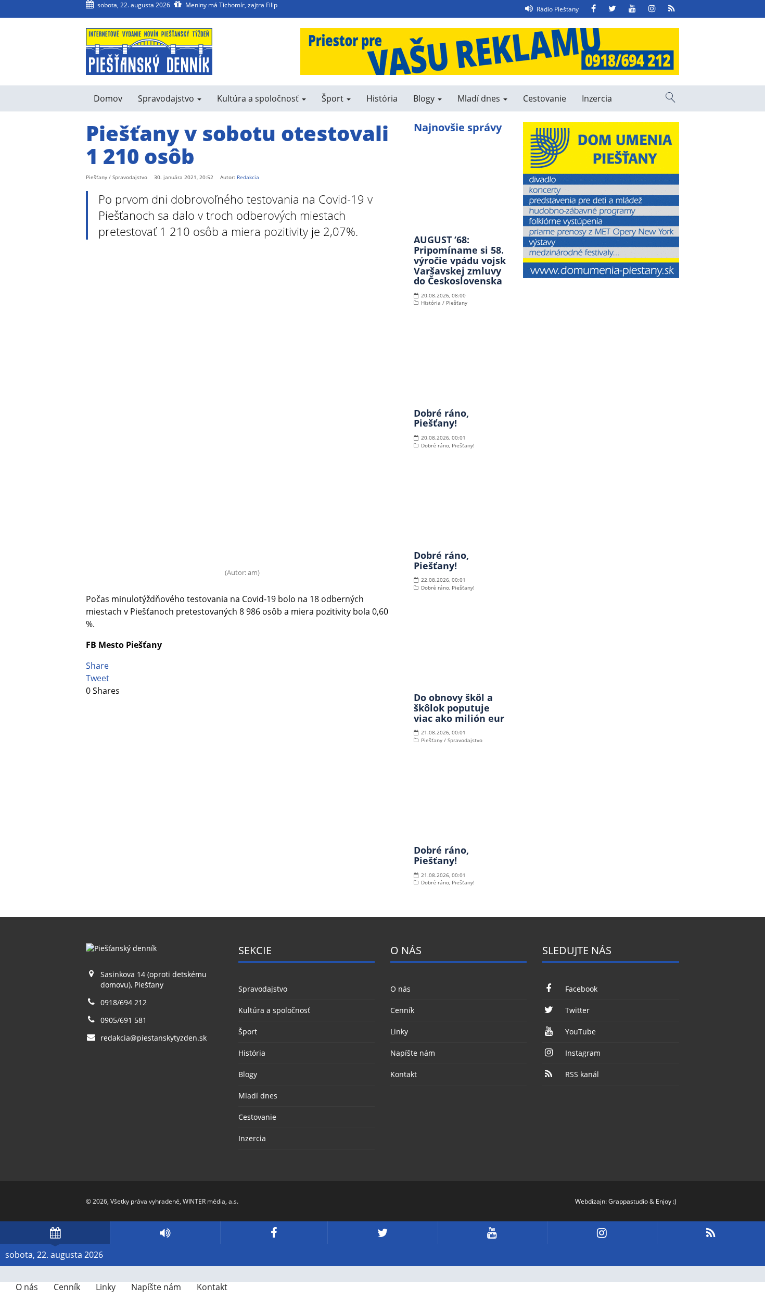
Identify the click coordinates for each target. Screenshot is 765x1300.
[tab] (55, 1232)
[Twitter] (612, 9)
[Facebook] (593, 9)
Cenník (402, 1010)
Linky (399, 1031)
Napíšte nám (412, 1053)
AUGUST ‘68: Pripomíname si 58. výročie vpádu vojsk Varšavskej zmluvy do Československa (460, 260)
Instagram (582, 1053)
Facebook (581, 989)
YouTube (580, 1031)
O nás (400, 989)
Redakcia (248, 177)
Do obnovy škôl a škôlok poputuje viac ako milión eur (459, 707)
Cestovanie (544, 98)
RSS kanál (581, 1074)
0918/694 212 (123, 1002)
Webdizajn (590, 1201)
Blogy (425, 98)
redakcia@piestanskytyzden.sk (153, 1038)
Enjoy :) (666, 1201)
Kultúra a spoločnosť (259, 98)
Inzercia (597, 98)
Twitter (577, 1010)
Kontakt (403, 1074)
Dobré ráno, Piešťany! (441, 418)
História (382, 98)
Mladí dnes (479, 98)
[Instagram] (652, 9)
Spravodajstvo (167, 98)
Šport (334, 98)
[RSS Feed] (671, 9)
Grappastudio (628, 1201)
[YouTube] (632, 9)
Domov (108, 98)
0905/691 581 (123, 1020)
